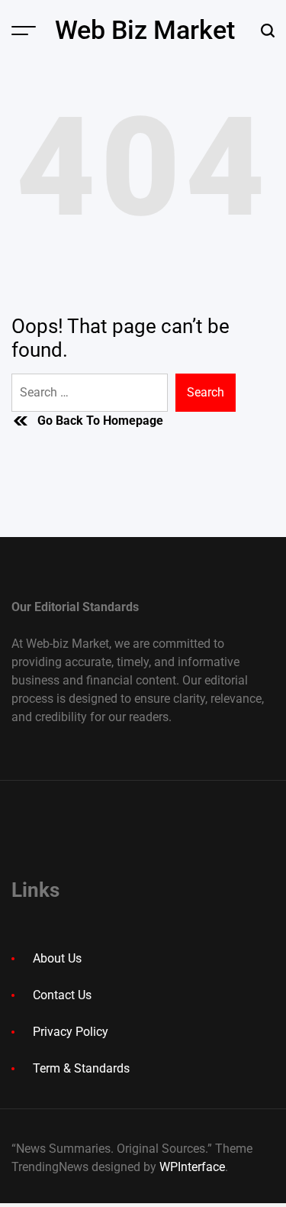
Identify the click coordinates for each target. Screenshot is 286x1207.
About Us (57, 958)
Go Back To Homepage (100, 420)
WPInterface (192, 1167)
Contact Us (62, 995)
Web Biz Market (145, 30)
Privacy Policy (70, 1031)
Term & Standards (81, 1068)
